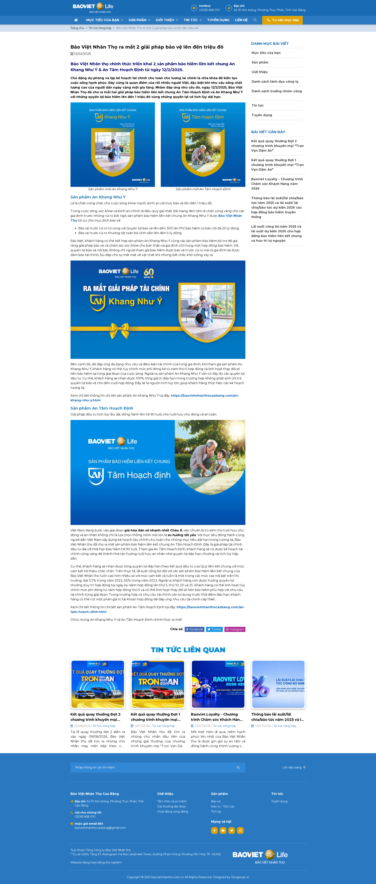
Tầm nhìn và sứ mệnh (172, 801)
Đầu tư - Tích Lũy (222, 806)
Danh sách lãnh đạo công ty (275, 81)
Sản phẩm (138, 20)
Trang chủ (77, 28)
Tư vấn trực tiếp (285, 20)
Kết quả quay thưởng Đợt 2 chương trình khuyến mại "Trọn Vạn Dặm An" (277, 145)
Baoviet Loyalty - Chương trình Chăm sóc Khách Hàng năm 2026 (277, 183)
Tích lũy (216, 811)
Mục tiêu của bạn (103, 20)
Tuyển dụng (218, 20)
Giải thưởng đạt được (171, 806)
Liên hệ (241, 20)
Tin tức (191, 20)
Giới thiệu (165, 20)
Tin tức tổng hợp (100, 28)
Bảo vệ (216, 801)
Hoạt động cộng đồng (172, 811)
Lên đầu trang (292, 767)
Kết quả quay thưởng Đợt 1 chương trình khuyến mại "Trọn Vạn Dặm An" (277, 164)
